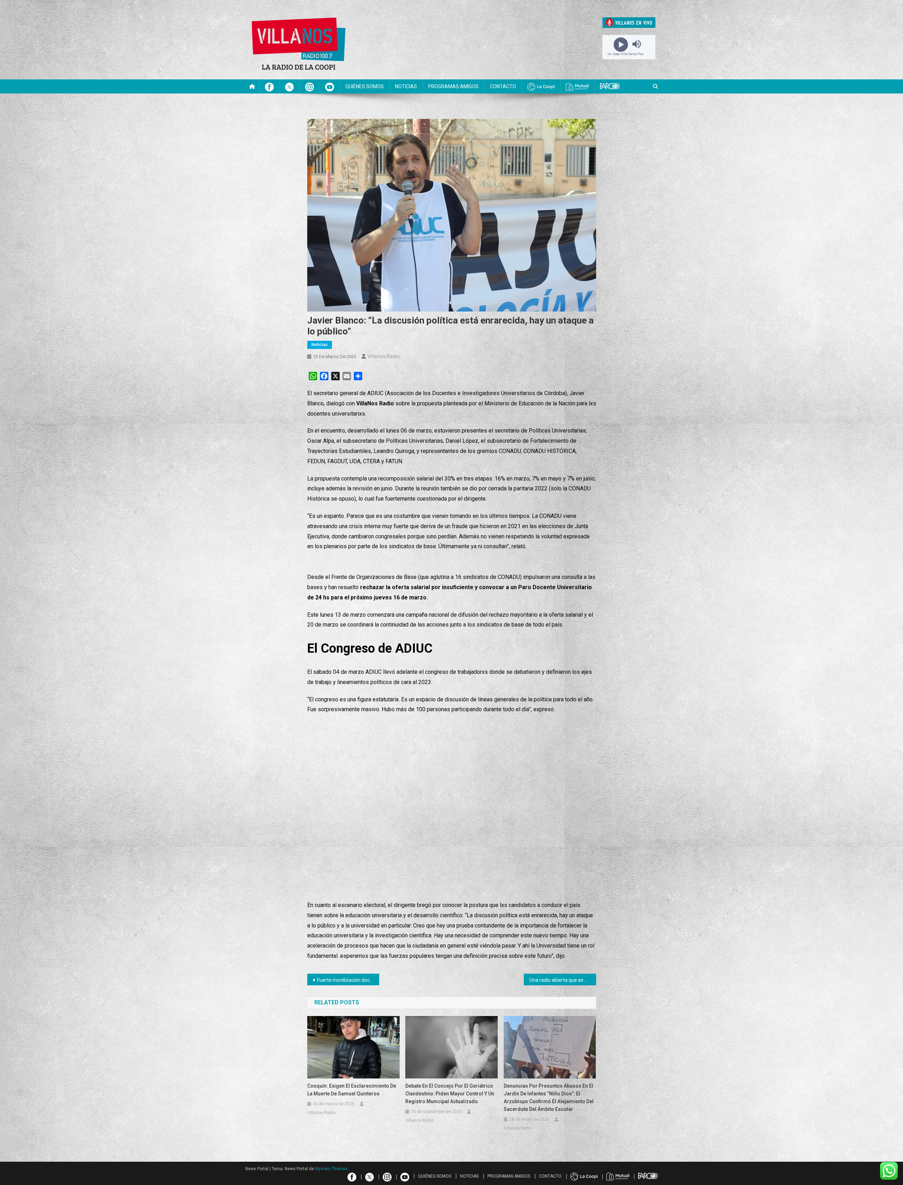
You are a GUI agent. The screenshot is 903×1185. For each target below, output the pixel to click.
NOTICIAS (406, 86)
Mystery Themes (331, 1168)
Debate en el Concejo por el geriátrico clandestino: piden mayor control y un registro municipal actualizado (449, 1093)
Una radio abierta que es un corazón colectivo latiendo (562, 980)
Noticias (319, 344)
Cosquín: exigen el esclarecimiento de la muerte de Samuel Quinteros (351, 1089)
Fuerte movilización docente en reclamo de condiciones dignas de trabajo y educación (348, 980)
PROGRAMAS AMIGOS (453, 86)
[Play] (621, 44)
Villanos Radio (384, 356)
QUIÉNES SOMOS (364, 86)
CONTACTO (503, 86)
